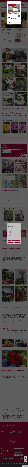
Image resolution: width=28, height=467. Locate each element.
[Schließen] (19, 2)
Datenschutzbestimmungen (15, 18)
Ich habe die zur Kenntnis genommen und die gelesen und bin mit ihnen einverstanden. (14, 19)
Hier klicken (14, 22)
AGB (16, 19)
